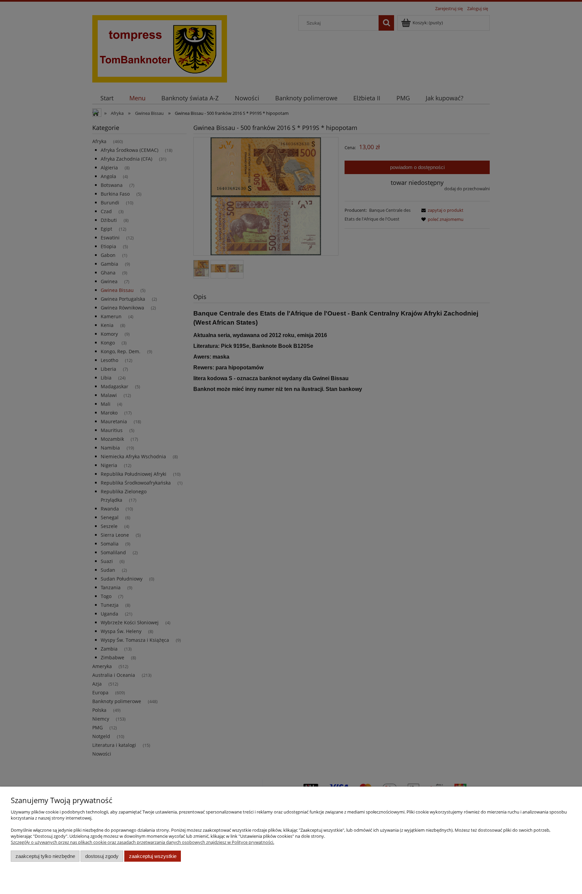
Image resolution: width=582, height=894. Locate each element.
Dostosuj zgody (102, 856)
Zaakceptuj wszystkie (152, 856)
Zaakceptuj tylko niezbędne (45, 856)
